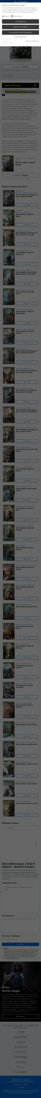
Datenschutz (35, 41)
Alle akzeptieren (20, 21)
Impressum (28, 41)
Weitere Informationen (20, 37)
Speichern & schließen (20, 27)
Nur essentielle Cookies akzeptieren (20, 32)
